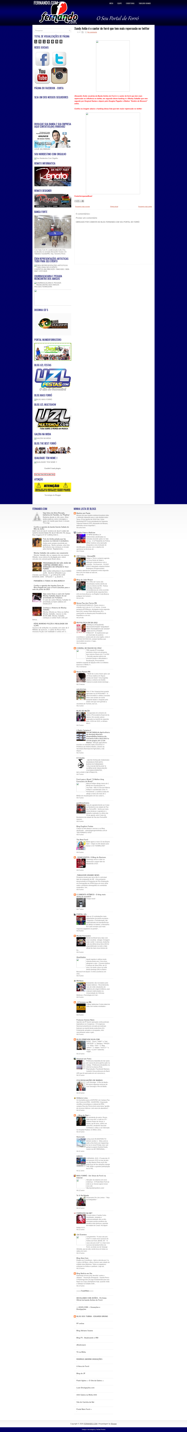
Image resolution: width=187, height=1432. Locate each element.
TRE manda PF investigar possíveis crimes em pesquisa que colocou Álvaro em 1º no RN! (97, 652)
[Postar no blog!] (78, 201)
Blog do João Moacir (84, 580)
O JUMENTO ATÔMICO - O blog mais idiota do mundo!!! (91, 896)
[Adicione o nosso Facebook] (42, 66)
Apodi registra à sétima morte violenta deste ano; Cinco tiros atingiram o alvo (96, 961)
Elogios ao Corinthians (84, 1260)
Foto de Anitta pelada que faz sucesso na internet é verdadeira (55, 540)
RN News (79, 981)
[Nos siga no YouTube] (42, 83)
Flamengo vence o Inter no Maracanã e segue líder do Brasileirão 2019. (95, 861)
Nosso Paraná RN (83, 672)
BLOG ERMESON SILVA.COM (88, 1039)
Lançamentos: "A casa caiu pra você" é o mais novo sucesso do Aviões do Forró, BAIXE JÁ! (97, 1239)
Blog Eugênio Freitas (84, 826)
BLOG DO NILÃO (83, 711)
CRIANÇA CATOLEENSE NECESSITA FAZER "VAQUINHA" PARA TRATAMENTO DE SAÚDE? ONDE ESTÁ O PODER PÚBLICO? (98, 629)
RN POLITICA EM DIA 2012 (86, 623)
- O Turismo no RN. (84, 1002)
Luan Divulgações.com (85, 1388)
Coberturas (130, 3)
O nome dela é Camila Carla (96, 1215)
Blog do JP (80, 1373)
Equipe (119, 3)
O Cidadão (80, 758)
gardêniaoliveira (82, 803)
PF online (80, 1323)
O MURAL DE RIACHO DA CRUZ (89, 648)
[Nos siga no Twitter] (59, 66)
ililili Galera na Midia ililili (86, 1395)
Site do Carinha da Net (85, 1402)
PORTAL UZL (81, 914)
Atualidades (81, 957)
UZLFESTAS (81, 689)
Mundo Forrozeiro (83, 936)
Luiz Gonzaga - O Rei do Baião (97, 1082)
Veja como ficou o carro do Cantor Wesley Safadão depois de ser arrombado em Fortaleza (56, 596)
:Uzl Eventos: (81, 1235)
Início (111, 3)
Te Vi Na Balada (82, 1195)
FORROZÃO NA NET (84, 1213)
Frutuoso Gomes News (85, 1020)
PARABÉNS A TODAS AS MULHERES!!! (49, 581)
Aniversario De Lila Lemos (95, 1197)
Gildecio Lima (82, 1098)
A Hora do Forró (82, 1366)
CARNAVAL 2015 (92, 1158)
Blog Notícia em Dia (84, 1273)
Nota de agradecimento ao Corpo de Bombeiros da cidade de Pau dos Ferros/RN (97, 807)
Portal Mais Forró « (84, 1409)
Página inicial (114, 206)
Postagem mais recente (82, 206)
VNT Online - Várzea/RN (85, 556)
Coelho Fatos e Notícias (85, 533)
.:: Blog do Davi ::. (83, 1115)
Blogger (58, 495)
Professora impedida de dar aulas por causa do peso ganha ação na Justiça (98, 1063)
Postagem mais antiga (145, 206)
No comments (92, 32)
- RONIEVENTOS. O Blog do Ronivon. (91, 857)
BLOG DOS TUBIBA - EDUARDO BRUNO (92, 1316)
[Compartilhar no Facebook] (83, 201)
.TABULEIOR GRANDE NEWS (87, 875)
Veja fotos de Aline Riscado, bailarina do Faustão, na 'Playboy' (56, 514)
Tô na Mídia (81, 1352)
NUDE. (88, 1041)
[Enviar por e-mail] (75, 201)
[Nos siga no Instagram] (59, 83)
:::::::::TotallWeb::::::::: (84, 1291)
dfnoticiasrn (81, 1345)
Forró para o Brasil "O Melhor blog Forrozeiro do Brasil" (90, 780)
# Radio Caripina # (83, 730)
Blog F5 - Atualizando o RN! (87, 1338)
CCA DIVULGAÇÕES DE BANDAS (89, 1080)
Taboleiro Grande (145, 3)
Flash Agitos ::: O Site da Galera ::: (90, 1381)
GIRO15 (79, 1156)
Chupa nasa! (91, 899)
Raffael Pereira (100, 1429)
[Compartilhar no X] (80, 201)
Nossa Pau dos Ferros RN (86, 603)
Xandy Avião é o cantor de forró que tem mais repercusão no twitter (111, 28)
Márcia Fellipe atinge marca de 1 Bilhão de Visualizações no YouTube (97, 785)
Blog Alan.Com (82, 1258)
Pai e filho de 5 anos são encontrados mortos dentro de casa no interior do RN (96, 584)
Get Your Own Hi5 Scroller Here (45, 474)
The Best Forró (82, 840)
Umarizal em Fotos (83, 1059)
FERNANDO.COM (90, 1424)
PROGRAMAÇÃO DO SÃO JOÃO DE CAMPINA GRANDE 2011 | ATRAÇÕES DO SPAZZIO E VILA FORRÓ (57, 566)
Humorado (80, 1137)
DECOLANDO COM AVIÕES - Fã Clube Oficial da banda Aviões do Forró (91, 1299)
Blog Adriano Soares (84, 1331)
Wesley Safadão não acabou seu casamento (51, 553)
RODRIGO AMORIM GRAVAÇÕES (89, 1359)
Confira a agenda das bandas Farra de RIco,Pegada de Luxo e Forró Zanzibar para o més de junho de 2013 (51, 587)
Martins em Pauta (83, 513)
